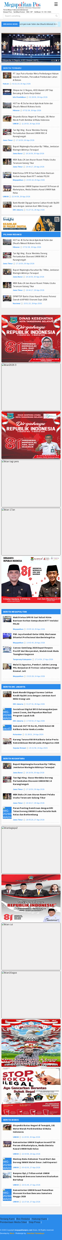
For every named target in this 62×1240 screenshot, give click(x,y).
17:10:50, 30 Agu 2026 (23, 140)
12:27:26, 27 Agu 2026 (29, 1202)
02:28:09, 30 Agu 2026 (36, 97)
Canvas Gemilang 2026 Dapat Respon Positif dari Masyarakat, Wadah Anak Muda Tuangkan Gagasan (36, 651)
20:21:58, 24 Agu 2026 (37, 748)
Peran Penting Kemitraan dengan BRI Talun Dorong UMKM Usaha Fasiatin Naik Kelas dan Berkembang (34, 811)
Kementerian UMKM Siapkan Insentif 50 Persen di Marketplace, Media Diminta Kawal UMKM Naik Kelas (36, 189)
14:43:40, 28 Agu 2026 (34, 643)
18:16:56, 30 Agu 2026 (33, 154)
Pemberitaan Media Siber (13, 1222)
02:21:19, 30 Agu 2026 (20, 84)
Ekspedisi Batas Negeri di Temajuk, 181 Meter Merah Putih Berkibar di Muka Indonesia (34, 1128)
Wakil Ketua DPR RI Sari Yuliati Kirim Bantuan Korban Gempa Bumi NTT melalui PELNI (35, 620)
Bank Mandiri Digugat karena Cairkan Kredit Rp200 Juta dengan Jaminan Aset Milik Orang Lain (34, 695)
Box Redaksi (23, 1219)
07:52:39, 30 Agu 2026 (30, 110)
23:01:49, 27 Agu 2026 (29, 1185)
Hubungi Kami (39, 1219)
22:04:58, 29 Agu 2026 (19, 197)
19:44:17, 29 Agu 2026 (33, 167)
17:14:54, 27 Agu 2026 (42, 659)
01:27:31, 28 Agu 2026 (34, 210)
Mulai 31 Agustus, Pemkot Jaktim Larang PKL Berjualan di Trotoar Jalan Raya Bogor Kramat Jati (36, 667)
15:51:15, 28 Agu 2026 (31, 304)
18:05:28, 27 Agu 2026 (33, 820)
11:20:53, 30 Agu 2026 (29, 124)
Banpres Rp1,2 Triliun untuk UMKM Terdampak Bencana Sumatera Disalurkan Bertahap (35, 1176)
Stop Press (34, 1222)
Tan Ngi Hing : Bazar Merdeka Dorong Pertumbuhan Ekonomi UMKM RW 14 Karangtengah (30, 133)
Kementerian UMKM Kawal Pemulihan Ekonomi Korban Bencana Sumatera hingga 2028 (33, 1193)
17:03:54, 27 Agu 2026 (34, 721)
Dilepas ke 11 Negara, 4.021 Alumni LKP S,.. (21, 60)
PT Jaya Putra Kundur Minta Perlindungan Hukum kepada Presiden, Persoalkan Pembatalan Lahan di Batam (36, 76)
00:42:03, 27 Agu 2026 (29, 1168)
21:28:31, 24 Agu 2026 (32, 735)
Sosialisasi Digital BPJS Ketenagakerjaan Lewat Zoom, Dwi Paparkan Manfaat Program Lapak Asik (35, 712)
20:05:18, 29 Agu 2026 (34, 180)
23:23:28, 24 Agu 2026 (34, 676)
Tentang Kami (7, 1219)
